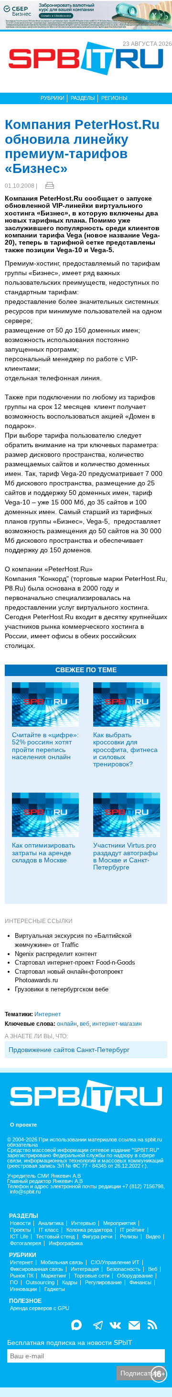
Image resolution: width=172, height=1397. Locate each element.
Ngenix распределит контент (56, 953)
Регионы (114, 98)
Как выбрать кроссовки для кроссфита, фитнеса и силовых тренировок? (125, 749)
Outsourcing (40, 1282)
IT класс (49, 1230)
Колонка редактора (89, 1230)
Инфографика (66, 1243)
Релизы (129, 1236)
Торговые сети (91, 1276)
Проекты (20, 1230)
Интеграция (85, 1269)
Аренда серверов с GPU (39, 1308)
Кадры (69, 1282)
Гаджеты (54, 1289)
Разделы (83, 98)
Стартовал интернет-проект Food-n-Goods (75, 962)
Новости (20, 1223)
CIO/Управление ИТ (115, 1262)
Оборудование (135, 1276)
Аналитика (51, 1223)
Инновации (23, 1289)
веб (84, 1024)
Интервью (83, 1223)
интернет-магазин (117, 1024)
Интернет (47, 1014)
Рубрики (52, 98)
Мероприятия (119, 1223)
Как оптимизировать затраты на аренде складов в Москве (43, 852)
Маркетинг (53, 1276)
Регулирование (103, 1282)
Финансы (140, 1282)
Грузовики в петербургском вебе (61, 989)
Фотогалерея (25, 1243)
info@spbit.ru (25, 1191)
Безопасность (123, 1269)
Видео (153, 1236)
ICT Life (19, 1236)
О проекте (23, 1125)
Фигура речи (97, 1236)
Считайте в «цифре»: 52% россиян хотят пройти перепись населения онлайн (45, 746)
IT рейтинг (132, 1230)
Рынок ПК (21, 1276)
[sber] (86, 15)
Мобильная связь (62, 1262)
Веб (152, 1269)
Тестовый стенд (55, 1236)
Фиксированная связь (36, 1269)
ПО (14, 1282)
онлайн (67, 1024)
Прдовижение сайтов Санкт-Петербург (69, 1049)
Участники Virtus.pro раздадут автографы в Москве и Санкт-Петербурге (125, 856)
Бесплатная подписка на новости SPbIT (69, 1342)
